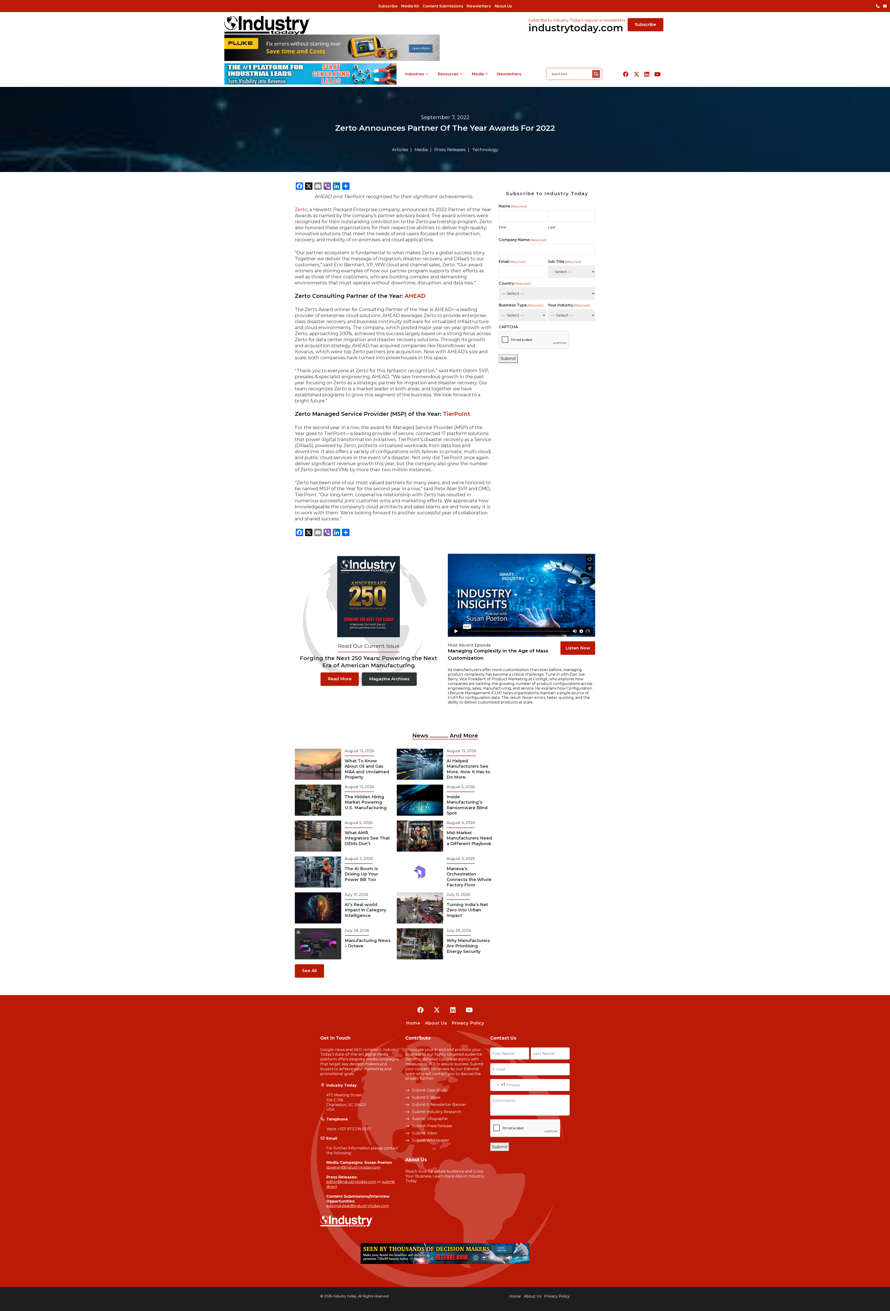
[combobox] (497, 1085)
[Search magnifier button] (596, 74)
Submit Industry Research (436, 1112)
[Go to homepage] (267, 25)
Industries (414, 74)
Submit (508, 358)
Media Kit (410, 6)
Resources (448, 74)
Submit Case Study (430, 1090)
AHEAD (415, 296)
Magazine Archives (389, 678)
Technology (485, 149)
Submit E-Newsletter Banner (439, 1104)
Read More (340, 678)
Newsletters (479, 6)
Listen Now (578, 648)
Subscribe (388, 6)
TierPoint (456, 413)
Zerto (301, 209)
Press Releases (450, 149)
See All (309, 970)
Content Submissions (443, 6)
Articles (400, 149)
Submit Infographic (430, 1119)
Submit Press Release (432, 1126)
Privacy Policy (468, 1023)
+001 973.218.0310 (354, 1129)
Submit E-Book (426, 1097)
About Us (503, 6)
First (502, 227)
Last (551, 227)
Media (478, 74)
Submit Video (424, 1133)
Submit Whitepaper (430, 1140)
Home (413, 1023)
